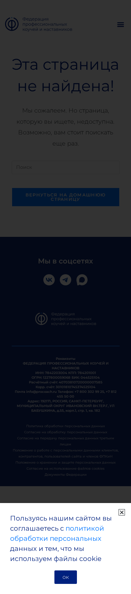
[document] (65, 297)
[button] (121, 512)
